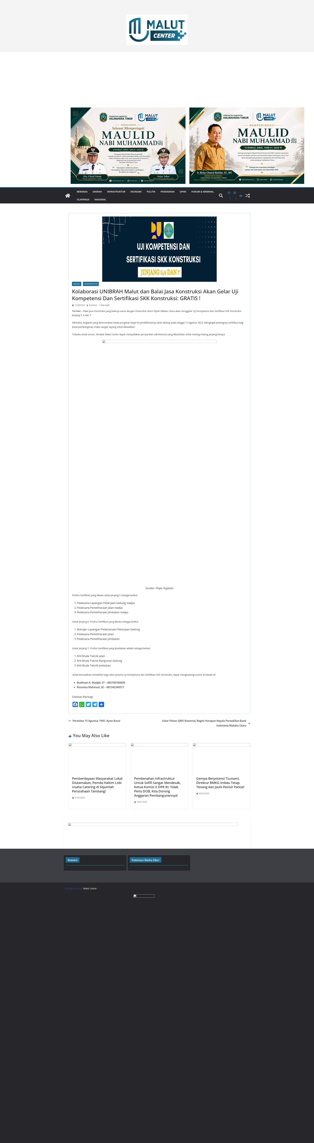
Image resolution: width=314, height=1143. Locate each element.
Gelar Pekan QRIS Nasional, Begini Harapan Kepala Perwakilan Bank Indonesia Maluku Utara (204, 723)
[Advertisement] (157, 78)
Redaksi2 (93, 305)
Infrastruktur (116, 191)
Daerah (97, 191)
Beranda (82, 191)
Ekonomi (136, 191)
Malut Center (90, 888)
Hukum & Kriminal (202, 191)
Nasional (100, 199)
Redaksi (73, 860)
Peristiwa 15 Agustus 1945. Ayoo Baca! (96, 721)
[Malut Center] (67, 195)
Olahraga (83, 199)
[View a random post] (247, 195)
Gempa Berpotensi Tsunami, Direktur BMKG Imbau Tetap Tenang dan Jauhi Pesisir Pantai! (220, 782)
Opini (183, 191)
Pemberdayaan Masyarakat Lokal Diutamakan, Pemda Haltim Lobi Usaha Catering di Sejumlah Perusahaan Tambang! (97, 784)
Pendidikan (167, 191)
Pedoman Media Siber (145, 860)
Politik (151, 191)
